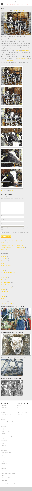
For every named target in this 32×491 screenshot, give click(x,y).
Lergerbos (10, 60)
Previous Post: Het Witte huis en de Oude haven (7, 247)
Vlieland (3, 296)
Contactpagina (7, 483)
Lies (11, 190)
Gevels (3, 263)
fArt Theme (8, 489)
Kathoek (17, 50)
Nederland (25, 38)
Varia (2, 294)
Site (2, 223)
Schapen (4, 284)
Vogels (3, 298)
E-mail (3, 219)
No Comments (25, 10)
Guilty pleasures (22, 412)
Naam (3, 215)
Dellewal (3, 256)
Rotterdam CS (5, 477)
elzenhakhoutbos (22, 58)
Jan (17, 10)
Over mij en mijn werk (21, 483)
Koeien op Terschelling (8, 272)
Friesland (18, 38)
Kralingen (4, 470)
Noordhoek (25, 50)
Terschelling (4, 38)
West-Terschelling (6, 303)
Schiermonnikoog (6, 286)
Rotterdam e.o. (5, 282)
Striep (3, 289)
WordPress (23, 489)
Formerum (18, 39)
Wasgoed (4, 301)
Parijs (3, 279)
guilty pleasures (6, 265)
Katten (19, 405)
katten (3, 270)
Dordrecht (4, 258)
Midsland (4, 277)
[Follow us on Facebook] (15, 2)
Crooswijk (20, 410)
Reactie (4, 201)
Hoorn (26, 39)
